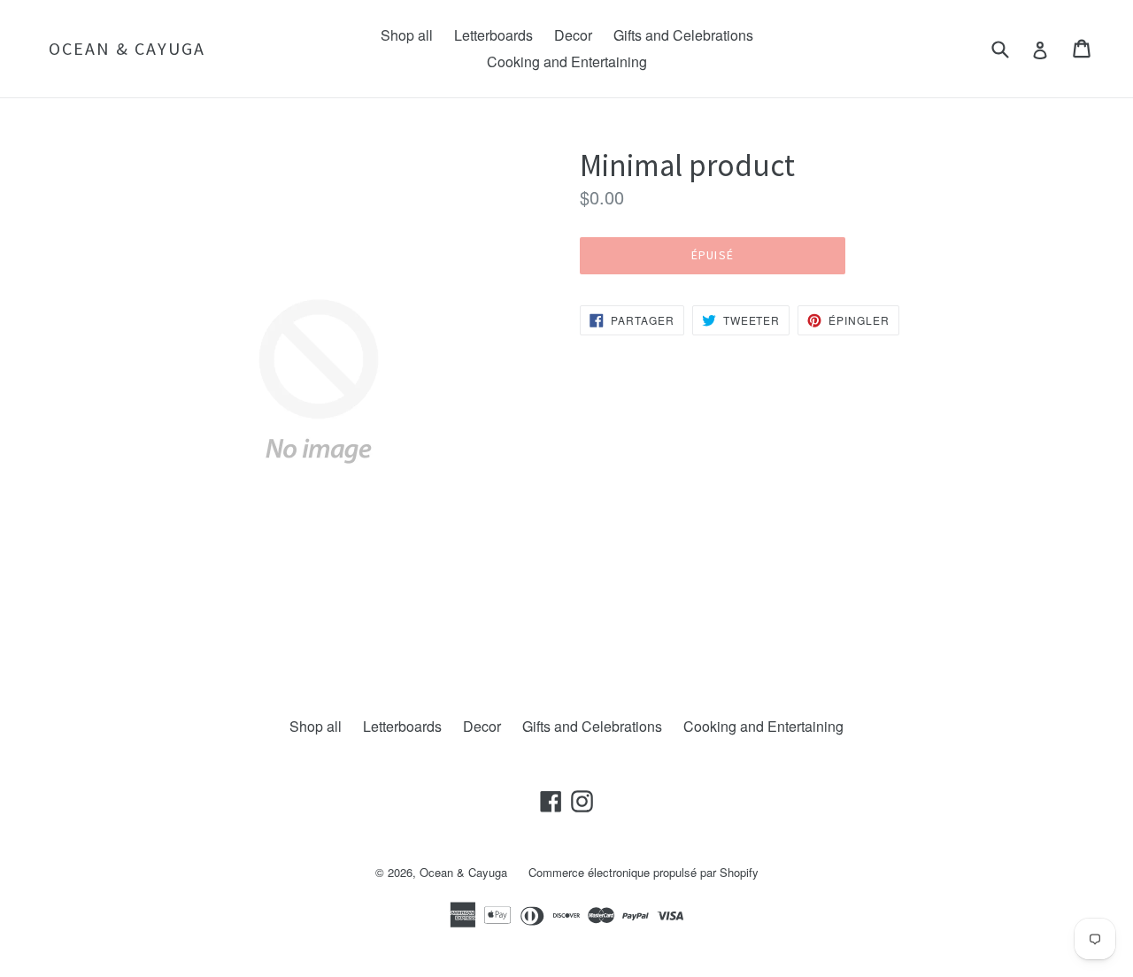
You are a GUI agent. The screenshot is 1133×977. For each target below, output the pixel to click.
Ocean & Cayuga (127, 48)
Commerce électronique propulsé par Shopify (643, 872)
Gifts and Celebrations (683, 35)
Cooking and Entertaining (567, 61)
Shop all (407, 35)
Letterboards (493, 35)
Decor (573, 35)
